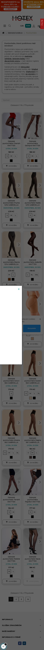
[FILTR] (42, 27)
